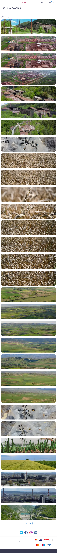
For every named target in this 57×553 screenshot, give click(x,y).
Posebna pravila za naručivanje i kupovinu (12, 543)
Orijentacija (5, 14)
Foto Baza (34, 550)
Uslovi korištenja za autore (19, 541)
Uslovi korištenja (5, 541)
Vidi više (28, 523)
